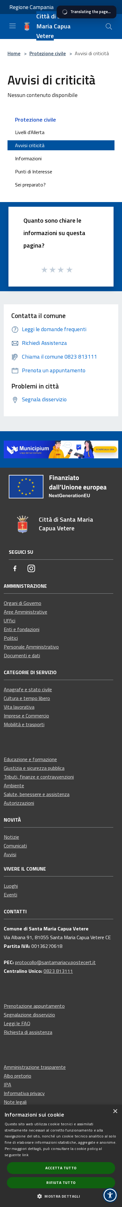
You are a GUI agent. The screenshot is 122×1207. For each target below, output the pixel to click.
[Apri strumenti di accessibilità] (110, 1195)
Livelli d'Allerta (29, 132)
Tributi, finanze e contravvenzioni (39, 776)
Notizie (11, 837)
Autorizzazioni (19, 803)
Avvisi (10, 854)
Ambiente (14, 785)
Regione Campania (31, 7)
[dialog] (61, 1156)
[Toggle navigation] (12, 26)
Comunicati (15, 845)
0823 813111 (58, 971)
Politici (11, 638)
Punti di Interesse (33, 171)
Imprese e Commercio (26, 715)
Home (14, 53)
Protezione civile (47, 53)
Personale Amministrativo (31, 646)
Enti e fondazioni (21, 629)
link (25, 1155)
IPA (7, 1084)
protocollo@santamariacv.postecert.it (55, 962)
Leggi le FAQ (17, 1023)
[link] (61, 449)
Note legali (15, 1102)
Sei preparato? (30, 184)
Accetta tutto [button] (60, 1168)
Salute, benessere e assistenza (36, 794)
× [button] (115, 1111)
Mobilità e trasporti (24, 724)
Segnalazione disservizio (29, 1014)
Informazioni (28, 158)
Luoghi (11, 886)
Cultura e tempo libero (27, 698)
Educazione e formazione (30, 759)
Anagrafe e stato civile (28, 689)
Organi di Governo (22, 603)
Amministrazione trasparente (35, 1067)
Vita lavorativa (19, 707)
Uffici (9, 620)
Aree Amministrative (25, 612)
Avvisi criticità (29, 145)
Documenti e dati (22, 655)
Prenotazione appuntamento (34, 1006)
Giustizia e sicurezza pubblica (34, 768)
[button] (61, 1196)
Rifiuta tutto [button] (60, 1182)
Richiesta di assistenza (28, 1032)
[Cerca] (109, 26)
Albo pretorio (17, 1075)
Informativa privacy (24, 1093)
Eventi (10, 894)
